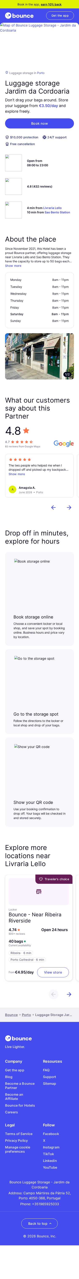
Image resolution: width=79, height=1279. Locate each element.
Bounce (11, 1015)
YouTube (50, 1167)
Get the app (14, 1070)
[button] (39, 123)
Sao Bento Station (57, 212)
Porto (40, 73)
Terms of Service (19, 1134)
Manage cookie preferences (17, 1149)
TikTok (48, 1154)
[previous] (53, 507)
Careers (11, 1112)
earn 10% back (51, 4)
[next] (69, 507)
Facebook (51, 1134)
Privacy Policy (16, 1140)
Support (49, 1077)
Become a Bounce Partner (20, 1085)
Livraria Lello (52, 208)
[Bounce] (19, 15)
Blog (9, 1077)
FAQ (46, 1070)
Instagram (51, 1147)
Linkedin (50, 1161)
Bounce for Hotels (20, 1105)
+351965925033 (45, 1204)
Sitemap (49, 1083)
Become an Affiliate (14, 1096)
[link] (60, 15)
